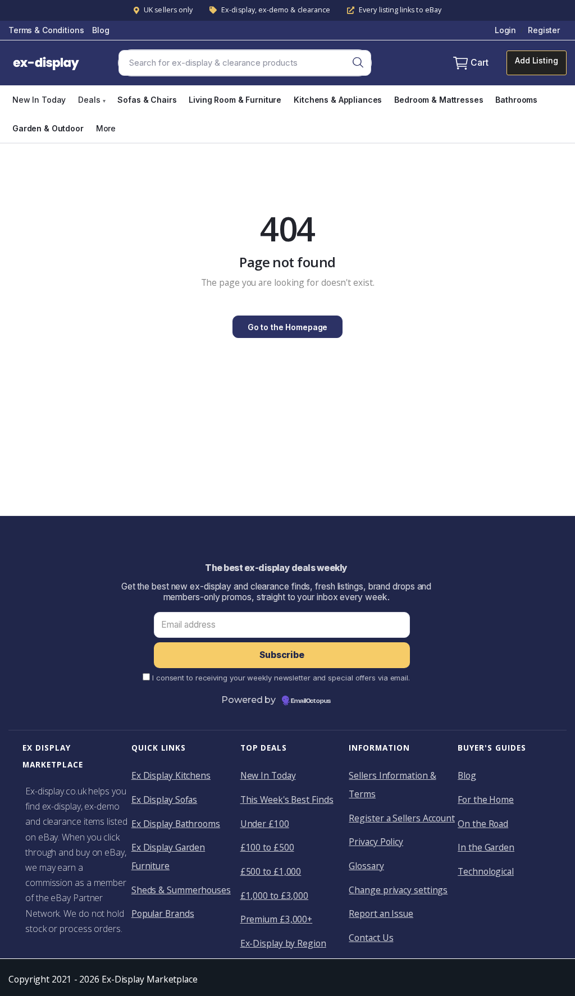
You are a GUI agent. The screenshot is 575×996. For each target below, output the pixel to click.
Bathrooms (516, 99)
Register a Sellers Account (402, 818)
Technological (486, 871)
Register (544, 30)
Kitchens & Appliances (338, 99)
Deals (91, 99)
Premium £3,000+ (276, 919)
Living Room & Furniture (235, 99)
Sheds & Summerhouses (181, 890)
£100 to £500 (267, 847)
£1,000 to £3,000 (274, 895)
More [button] (106, 128)
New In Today (39, 99)
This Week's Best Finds (287, 799)
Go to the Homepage (287, 327)
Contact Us (371, 937)
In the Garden (486, 847)
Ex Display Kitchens (171, 775)
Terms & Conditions (46, 30)
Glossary (366, 866)
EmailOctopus (311, 701)
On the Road (483, 823)
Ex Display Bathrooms (175, 823)
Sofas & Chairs (146, 99)
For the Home (486, 799)
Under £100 (264, 823)
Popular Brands (162, 913)
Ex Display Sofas (164, 799)
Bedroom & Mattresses (438, 99)
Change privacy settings (398, 890)
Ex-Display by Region (283, 943)
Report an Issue (381, 913)
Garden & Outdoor (48, 128)
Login (505, 30)
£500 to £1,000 (271, 871)
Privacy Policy (376, 841)
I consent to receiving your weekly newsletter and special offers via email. (281, 677)
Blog (100, 30)
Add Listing (536, 60)
